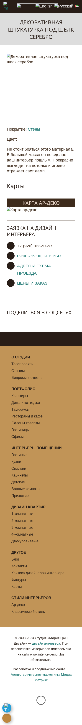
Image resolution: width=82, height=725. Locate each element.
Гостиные (19, 455)
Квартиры (19, 396)
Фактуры (18, 580)
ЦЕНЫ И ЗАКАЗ (32, 283)
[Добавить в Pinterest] (29, 321)
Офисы (17, 437)
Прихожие (20, 496)
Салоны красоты (25, 423)
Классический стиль (28, 611)
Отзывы (18, 371)
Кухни (16, 462)
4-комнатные (22, 534)
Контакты (19, 566)
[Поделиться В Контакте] (10, 321)
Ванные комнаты (25, 489)
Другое (18, 552)
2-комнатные (22, 521)
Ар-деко (18, 605)
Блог (15, 559)
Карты (16, 586)
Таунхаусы (20, 409)
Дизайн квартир (28, 507)
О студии (20, 357)
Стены (34, 129)
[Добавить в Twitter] (20, 321)
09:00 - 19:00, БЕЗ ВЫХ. (40, 256)
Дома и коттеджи (25, 403)
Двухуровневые (24, 541)
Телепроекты (22, 364)
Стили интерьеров (31, 598)
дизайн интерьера (46, 643)
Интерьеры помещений (36, 448)
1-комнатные (22, 514)
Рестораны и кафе (27, 416)
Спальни (18, 468)
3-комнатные (22, 527)
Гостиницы (20, 430)
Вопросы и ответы (26, 378)
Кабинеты (19, 475)
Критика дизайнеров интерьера (37, 573)
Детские (18, 482)
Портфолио (23, 389)
